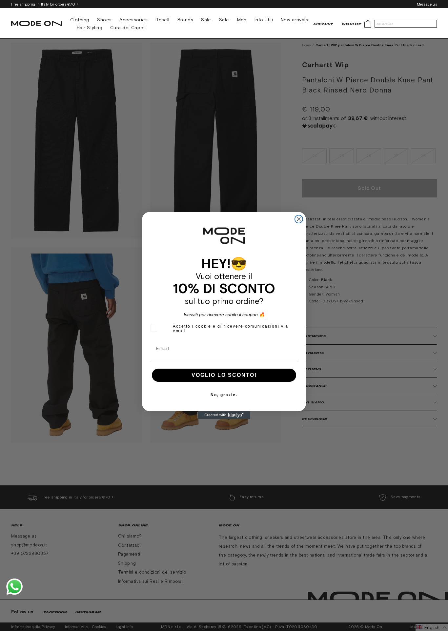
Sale (206, 19)
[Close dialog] (299, 219)
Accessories (133, 19)
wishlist (351, 24)
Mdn (242, 19)
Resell (162, 19)
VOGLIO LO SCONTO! (224, 375)
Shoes (104, 19)
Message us (427, 4)
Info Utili (264, 19)
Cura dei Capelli (128, 27)
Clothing (79, 19)
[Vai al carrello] (367, 23)
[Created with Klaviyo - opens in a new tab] (224, 415)
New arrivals (294, 19)
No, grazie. (224, 395)
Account (323, 24)
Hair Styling (89, 27)
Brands (185, 19)
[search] (406, 24)
